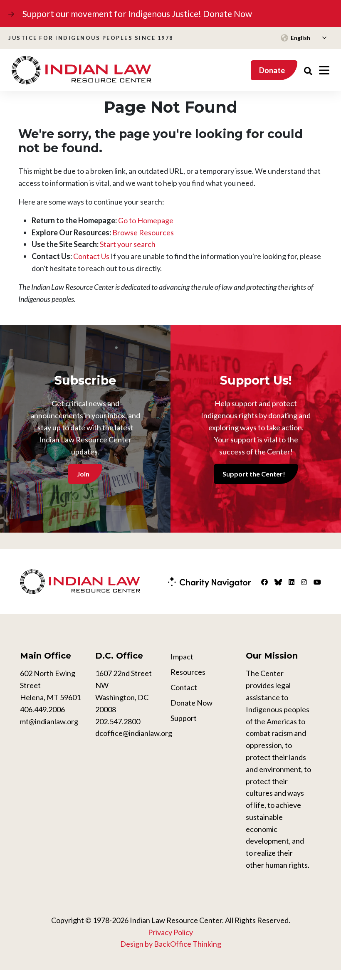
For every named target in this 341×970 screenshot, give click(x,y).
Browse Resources (143, 232)
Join (83, 474)
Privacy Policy (170, 932)
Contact (183, 687)
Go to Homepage (145, 220)
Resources (187, 671)
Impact (181, 656)
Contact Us (91, 256)
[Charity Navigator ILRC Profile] (209, 581)
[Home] (81, 70)
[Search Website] (308, 70)
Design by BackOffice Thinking (170, 943)
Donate (272, 70)
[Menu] (324, 70)
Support (183, 718)
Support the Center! (253, 474)
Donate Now (227, 13)
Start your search (128, 244)
